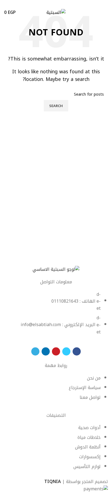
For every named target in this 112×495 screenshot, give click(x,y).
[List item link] (56, 316)
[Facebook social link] (69, 3)
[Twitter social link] (62, 3)
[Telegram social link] (44, 3)
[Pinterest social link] (56, 3)
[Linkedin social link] (50, 3)
